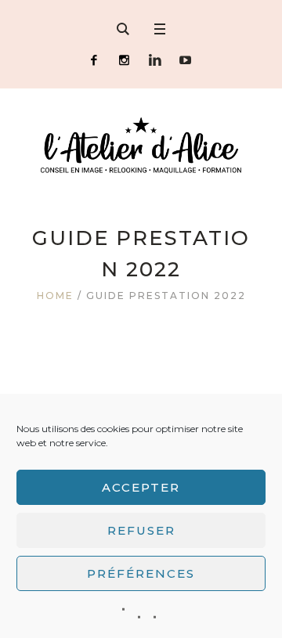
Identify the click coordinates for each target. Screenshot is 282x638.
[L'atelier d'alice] (141, 145)
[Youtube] (185, 60)
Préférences (141, 573)
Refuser (141, 530)
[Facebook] (94, 60)
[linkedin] (155, 60)
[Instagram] (124, 60)
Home (55, 295)
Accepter (141, 487)
